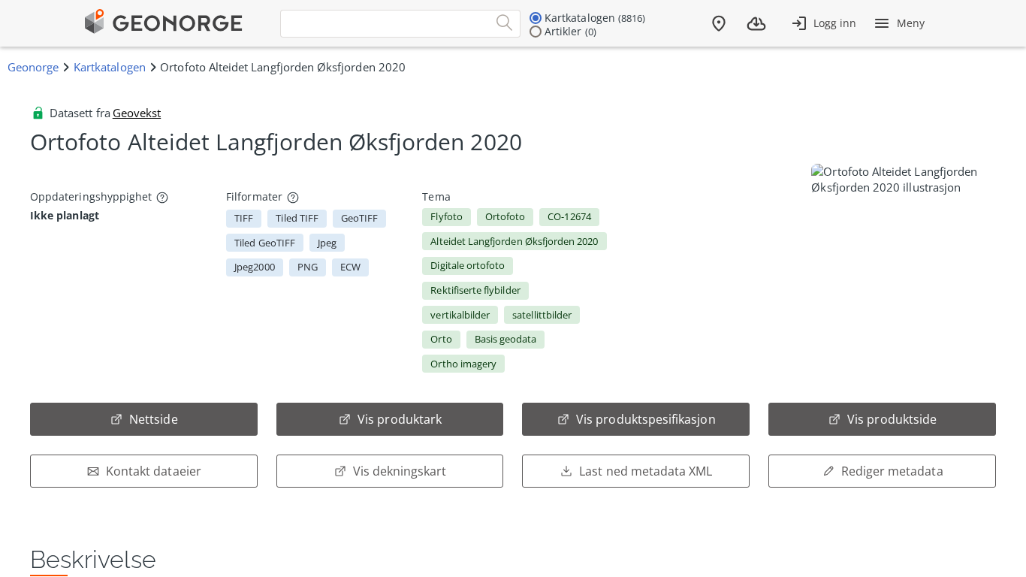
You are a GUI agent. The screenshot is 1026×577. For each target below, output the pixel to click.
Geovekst (137, 112)
